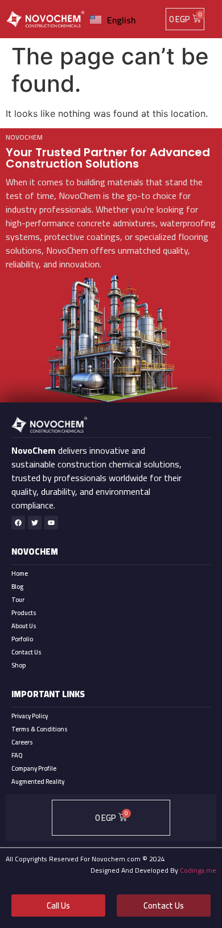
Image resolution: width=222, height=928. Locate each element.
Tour (17, 599)
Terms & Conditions (39, 729)
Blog (17, 586)
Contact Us (26, 652)
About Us (23, 626)
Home (19, 573)
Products (23, 612)
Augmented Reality (37, 781)
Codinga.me (198, 870)
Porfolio (22, 639)
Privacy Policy (29, 716)
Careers (22, 742)
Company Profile (33, 768)
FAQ (16, 755)
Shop (18, 665)
